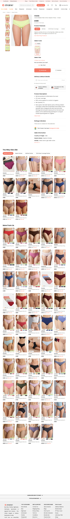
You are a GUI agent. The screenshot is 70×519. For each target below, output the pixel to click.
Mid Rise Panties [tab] (29, 153)
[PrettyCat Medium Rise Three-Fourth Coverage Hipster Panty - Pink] (47, 257)
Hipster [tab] (37, 29)
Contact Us (41, 1)
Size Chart (43, 65)
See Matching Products (40, 35)
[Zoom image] (21, 30)
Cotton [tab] (63, 29)
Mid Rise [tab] (44, 29)
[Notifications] (48, 5)
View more (37, 116)
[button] (32, 5)
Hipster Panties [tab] (18, 153)
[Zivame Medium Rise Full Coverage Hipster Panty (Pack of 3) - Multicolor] (21, 164)
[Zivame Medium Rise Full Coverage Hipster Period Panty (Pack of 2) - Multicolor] (9, 164)
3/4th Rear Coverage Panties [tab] (43, 153)
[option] (7, 18)
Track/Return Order (33, 1)
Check (63, 80)
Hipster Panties (14, 12)
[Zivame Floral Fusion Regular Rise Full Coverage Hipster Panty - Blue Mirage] (60, 235)
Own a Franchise (63, 1)
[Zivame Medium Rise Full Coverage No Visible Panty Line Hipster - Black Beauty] (34, 186)
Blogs (26, 1)
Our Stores (48, 1)
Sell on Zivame (55, 1)
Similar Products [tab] (8, 153)
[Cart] (56, 5)
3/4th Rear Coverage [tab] (53, 29)
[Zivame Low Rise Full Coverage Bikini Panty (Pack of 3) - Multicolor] (9, 323)
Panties (8, 12)
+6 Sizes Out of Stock (39, 60)
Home (4, 12)
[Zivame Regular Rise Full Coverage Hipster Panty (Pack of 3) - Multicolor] (9, 235)
